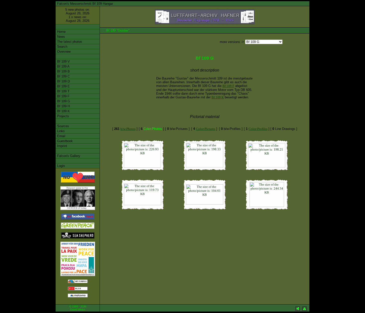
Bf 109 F (63, 96)
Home (61, 32)
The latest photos (69, 41)
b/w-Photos (128, 129)
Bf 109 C (63, 76)
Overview (63, 51)
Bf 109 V (63, 61)
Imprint (61, 146)
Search (61, 46)
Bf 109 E (63, 86)
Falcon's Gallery (68, 156)
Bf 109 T (63, 91)
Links (60, 131)
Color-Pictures (205, 129)
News (60, 37)
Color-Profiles (258, 129)
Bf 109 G (63, 101)
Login (60, 166)
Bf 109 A (63, 66)
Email (60, 136)
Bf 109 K (63, 111)
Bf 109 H (63, 106)
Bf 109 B (63, 71)
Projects (62, 116)
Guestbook (64, 141)
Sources (62, 126)
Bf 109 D (63, 81)
